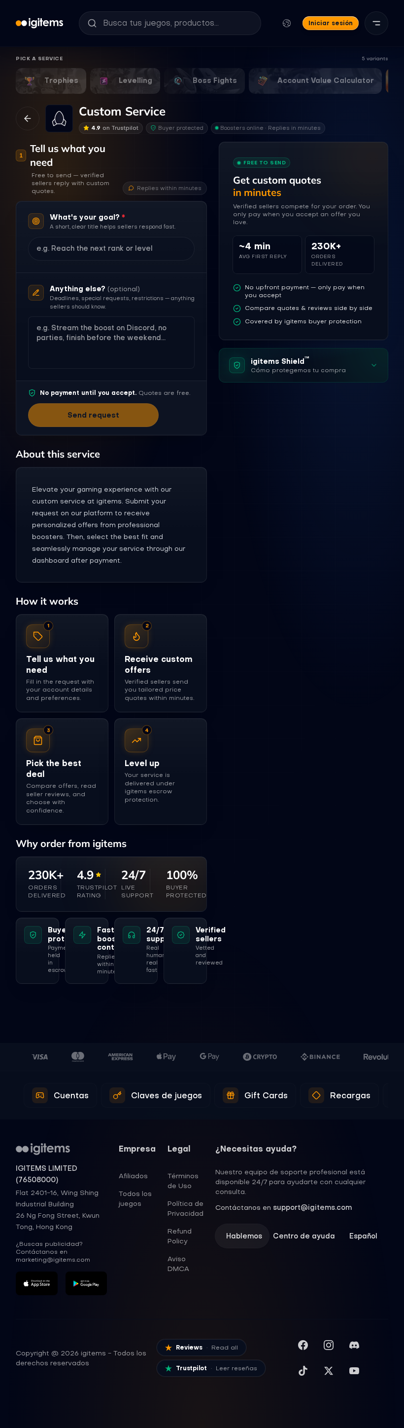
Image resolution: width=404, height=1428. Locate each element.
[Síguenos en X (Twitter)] (328, 1371)
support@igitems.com (312, 1207)
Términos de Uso (183, 1180)
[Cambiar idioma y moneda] (287, 23)
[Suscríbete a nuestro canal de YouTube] (354, 1371)
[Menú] (376, 23)
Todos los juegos (135, 1198)
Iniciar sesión (330, 23)
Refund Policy (180, 1236)
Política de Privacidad (185, 1208)
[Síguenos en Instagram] (328, 1345)
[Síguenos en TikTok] (303, 1371)
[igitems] (39, 23)
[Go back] (27, 118)
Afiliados (133, 1175)
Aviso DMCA (178, 1263)
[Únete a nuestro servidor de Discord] (354, 1345)
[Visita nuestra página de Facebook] (303, 1345)
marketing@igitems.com (53, 1260)
